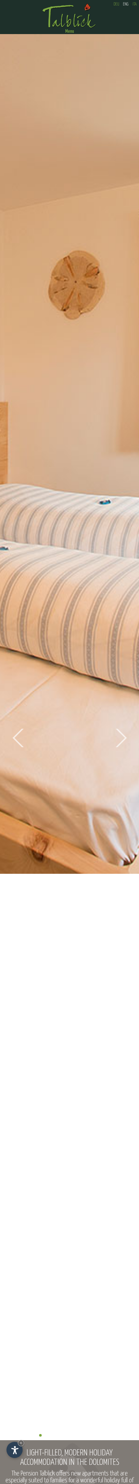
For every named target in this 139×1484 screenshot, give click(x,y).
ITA (135, 4)
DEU (116, 4)
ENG (125, 4)
